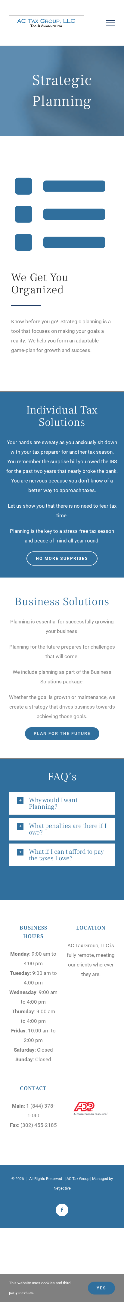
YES (101, 1288)
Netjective (62, 1188)
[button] (62, 803)
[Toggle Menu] (111, 22)
